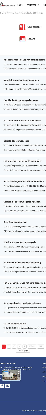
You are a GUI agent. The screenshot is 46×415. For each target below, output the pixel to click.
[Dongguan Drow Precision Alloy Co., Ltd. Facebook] (2, 386)
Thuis (2, 13)
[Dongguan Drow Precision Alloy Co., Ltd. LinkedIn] (7, 386)
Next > (31, 346)
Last (40, 346)
